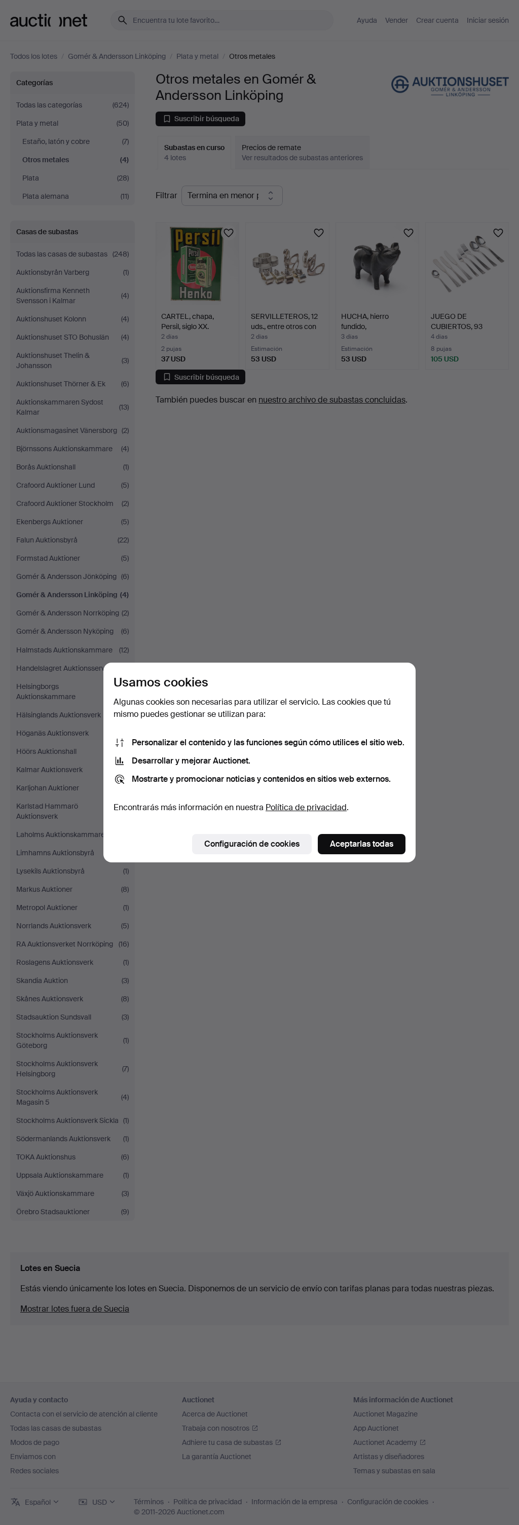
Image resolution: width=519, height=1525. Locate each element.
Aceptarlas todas (361, 844)
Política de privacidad (306, 807)
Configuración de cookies (252, 844)
